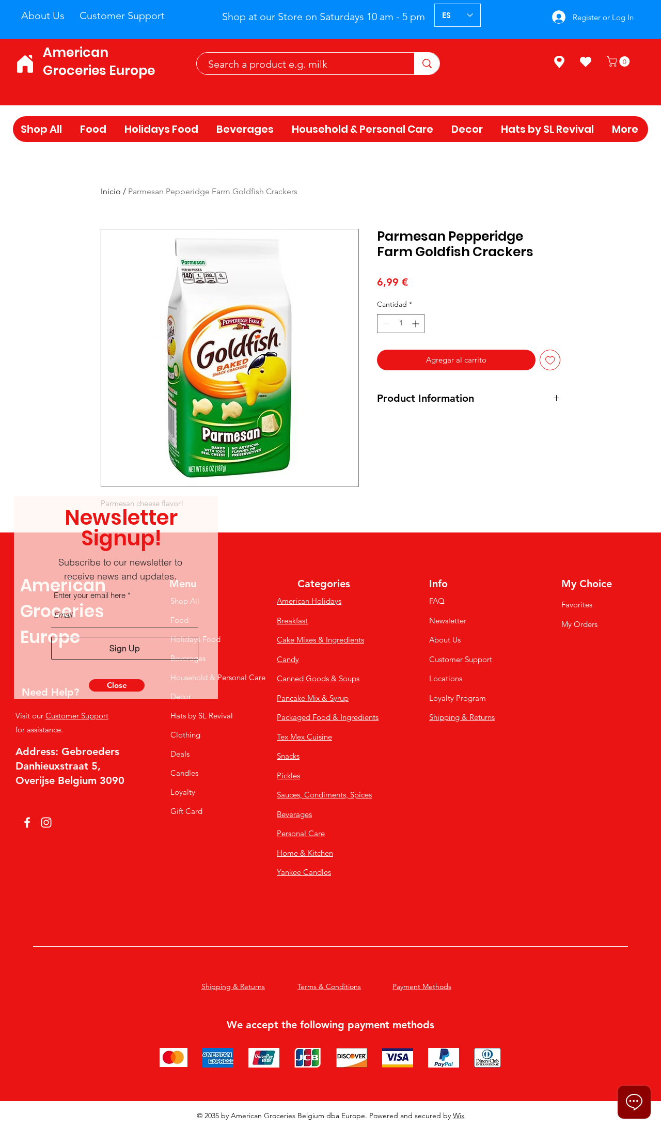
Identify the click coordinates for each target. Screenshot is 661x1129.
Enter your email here (89, 595)
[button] (117, 685)
